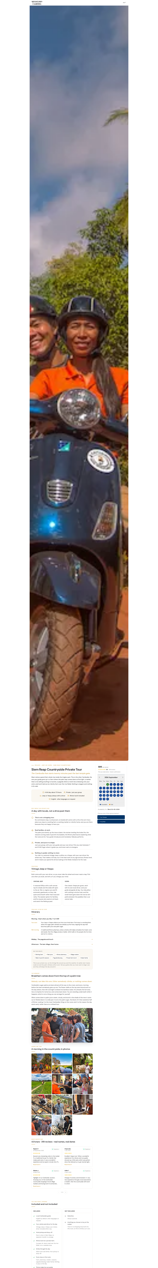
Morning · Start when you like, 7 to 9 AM (45, 919)
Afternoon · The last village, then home (44, 944)
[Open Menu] (124, 2)
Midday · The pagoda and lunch (42, 939)
